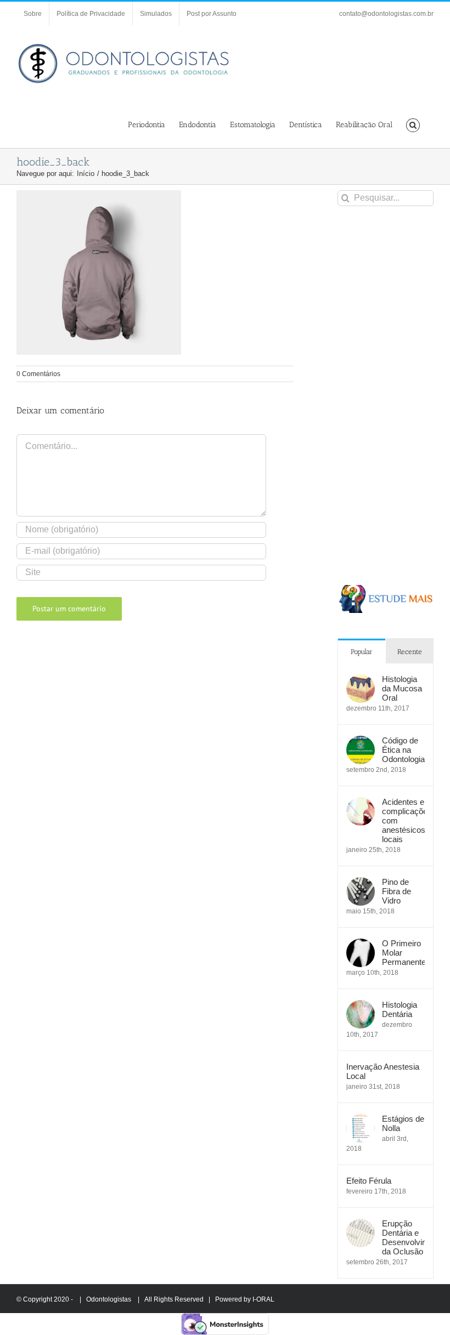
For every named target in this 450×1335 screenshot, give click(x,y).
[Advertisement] (386, 395)
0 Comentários (38, 374)
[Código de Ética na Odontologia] (360, 741)
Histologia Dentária (399, 1009)
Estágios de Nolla (403, 1123)
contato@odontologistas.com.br (386, 14)
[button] (413, 124)
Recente (409, 651)
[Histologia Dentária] (360, 1005)
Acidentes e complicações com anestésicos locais (403, 820)
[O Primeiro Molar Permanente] (360, 944)
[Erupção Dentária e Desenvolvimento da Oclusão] (360, 1224)
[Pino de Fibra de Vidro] (360, 883)
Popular (362, 651)
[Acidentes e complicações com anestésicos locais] (360, 803)
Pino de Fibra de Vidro (396, 891)
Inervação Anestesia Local (382, 1071)
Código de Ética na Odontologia (403, 750)
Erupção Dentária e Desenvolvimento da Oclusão (403, 1237)
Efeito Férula (368, 1180)
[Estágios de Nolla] (360, 1119)
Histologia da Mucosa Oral (402, 688)
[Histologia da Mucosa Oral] (360, 680)
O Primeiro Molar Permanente (403, 953)
